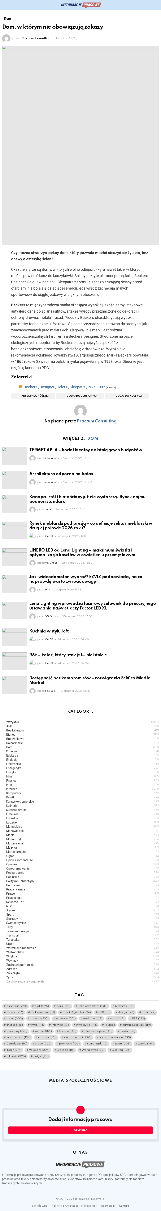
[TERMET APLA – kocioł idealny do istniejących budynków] (14, 456)
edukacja (66, 1018)
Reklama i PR (82, 902)
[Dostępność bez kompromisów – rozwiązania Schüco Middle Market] (14, 685)
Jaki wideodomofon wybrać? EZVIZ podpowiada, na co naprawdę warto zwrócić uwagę (85, 579)
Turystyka (82, 939)
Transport (82, 935)
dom (148, 1012)
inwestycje (86, 1025)
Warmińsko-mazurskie (82, 948)
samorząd (97, 1043)
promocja (69, 1043)
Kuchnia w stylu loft (49, 631)
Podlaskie (82, 877)
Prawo (82, 893)
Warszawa (93, 1050)
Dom (92, 439)
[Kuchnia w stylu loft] (14, 637)
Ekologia (82, 759)
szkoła (146, 1043)
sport (122, 1043)
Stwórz (80, 1130)
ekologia (92, 1018)
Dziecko (82, 751)
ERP (138, 1018)
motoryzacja (18, 1037)
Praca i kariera (82, 889)
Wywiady (82, 960)
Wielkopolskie (82, 952)
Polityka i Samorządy (82, 881)
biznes (14, 1012)
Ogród (82, 856)
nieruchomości (77, 1037)
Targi (82, 927)
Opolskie (82, 864)
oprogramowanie (115, 1037)
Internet (82, 789)
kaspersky (16, 1031)
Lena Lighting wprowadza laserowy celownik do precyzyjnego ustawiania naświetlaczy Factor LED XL (92, 606)
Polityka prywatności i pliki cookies (74, 1206)
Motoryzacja (82, 843)
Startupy (82, 918)
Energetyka (82, 768)
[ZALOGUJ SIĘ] (156, 5)
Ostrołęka (16, 1043)
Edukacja (82, 755)
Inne (82, 784)
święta (41, 1056)
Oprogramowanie (82, 868)
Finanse (82, 780)
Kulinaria (82, 805)
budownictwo (43, 1012)
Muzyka (82, 847)
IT (110, 1025)
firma (37, 1025)
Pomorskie (82, 885)
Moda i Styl (82, 839)
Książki (82, 797)
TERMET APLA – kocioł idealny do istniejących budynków (85, 450)
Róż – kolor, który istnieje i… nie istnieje (68, 655)
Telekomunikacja (82, 931)
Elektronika (82, 764)
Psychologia (82, 897)
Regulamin (108, 1206)
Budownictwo (82, 738)
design (126, 1012)
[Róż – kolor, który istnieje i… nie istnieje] (14, 661)
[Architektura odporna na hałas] (14, 480)
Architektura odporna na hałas (61, 474)
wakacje (65, 1050)
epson (117, 1018)
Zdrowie (82, 969)
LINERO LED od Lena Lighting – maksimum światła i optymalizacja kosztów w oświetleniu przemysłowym (82, 552)
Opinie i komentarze (82, 860)
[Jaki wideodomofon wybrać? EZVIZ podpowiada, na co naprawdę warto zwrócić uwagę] (14, 584)
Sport (82, 914)
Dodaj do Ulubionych (82, 396)
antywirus (16, 1006)
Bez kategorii (82, 730)
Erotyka (82, 772)
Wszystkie (82, 722)
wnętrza (121, 1050)
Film (82, 776)
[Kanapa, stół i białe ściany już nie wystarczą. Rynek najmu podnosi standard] (14, 504)
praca (43, 1043)
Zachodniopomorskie (82, 964)
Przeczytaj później (35, 396)
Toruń (13, 1050)
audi (42, 1006)
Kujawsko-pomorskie (82, 801)
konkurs (43, 1031)
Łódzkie (82, 822)
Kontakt (124, 1206)
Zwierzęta (82, 973)
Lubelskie (82, 814)
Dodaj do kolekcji (129, 396)
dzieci (14, 1018)
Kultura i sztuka (82, 810)
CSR (104, 1012)
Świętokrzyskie (82, 923)
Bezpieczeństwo (93, 1006)
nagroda (47, 1037)
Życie (82, 977)
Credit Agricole (76, 1012)
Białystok (124, 1006)
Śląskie (82, 910)
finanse (14, 1025)
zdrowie (16, 1056)
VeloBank (39, 1050)
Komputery (82, 793)
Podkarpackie (82, 872)
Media (82, 835)
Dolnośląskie (82, 743)
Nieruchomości (82, 851)
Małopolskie (82, 826)
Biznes (82, 734)
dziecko (39, 1018)
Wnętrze (82, 956)
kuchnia (67, 1031)
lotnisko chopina (98, 1031)
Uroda (82, 943)
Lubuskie (82, 818)
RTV (82, 906)
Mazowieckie (82, 831)
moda (127, 1031)
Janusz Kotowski (136, 1025)
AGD (82, 726)
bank (63, 1006)
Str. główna (40, 1206)
